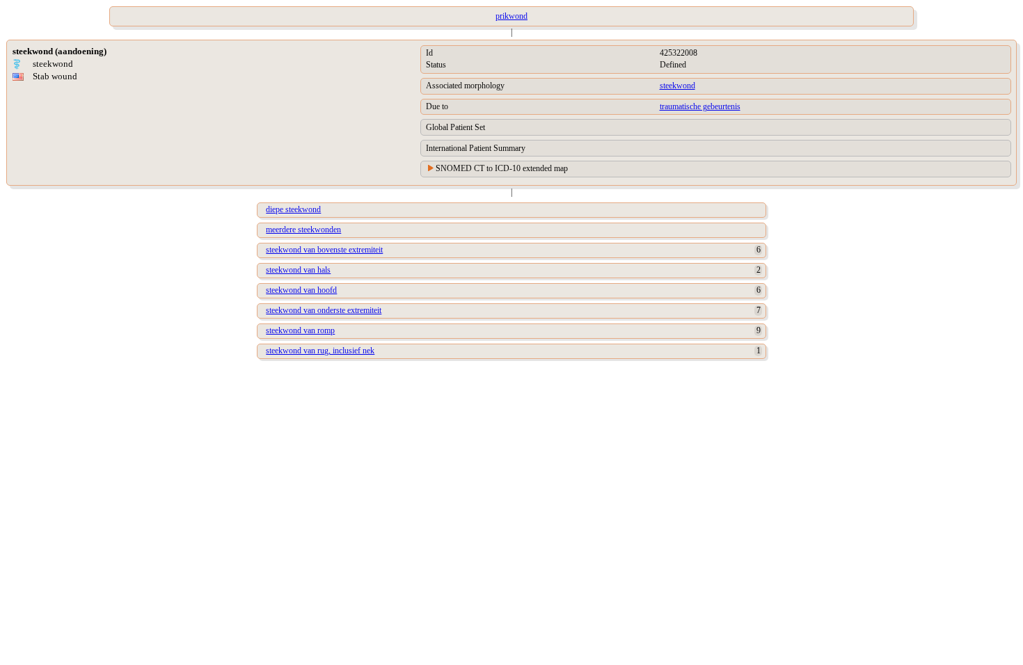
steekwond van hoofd (301, 290)
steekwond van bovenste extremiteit (324, 250)
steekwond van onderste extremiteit (323, 310)
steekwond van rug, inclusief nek (320, 350)
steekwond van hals (298, 270)
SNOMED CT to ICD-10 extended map (502, 168)
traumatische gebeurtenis (700, 106)
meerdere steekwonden (303, 229)
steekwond (677, 85)
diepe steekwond (293, 209)
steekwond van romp (300, 330)
